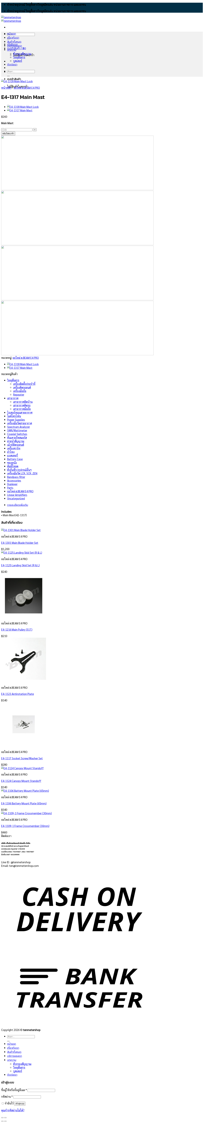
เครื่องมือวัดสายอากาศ (19, 423)
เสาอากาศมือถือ (22, 409)
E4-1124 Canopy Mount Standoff (21, 781)
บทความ (11, 50)
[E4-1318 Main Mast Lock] (23, 106)
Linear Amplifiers (17, 495)
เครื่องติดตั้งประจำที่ (24, 384)
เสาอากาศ (12, 398)
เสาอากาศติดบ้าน (23, 401)
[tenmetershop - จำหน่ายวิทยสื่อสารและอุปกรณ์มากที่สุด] (11, 19)
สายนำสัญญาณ (15, 441)
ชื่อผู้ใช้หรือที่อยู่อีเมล (14, 1090)
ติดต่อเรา (12, 65)
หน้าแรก (11, 34)
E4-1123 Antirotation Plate (17, 694)
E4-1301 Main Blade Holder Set (19, 542)
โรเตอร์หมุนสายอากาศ (19, 412)
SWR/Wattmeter (17, 430)
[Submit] (8, 76)
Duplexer (12, 484)
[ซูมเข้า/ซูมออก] (5, 1117)
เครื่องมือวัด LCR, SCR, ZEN (22, 473)
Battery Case (15, 459)
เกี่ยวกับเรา (13, 38)
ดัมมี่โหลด (12, 466)
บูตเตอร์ (17, 61)
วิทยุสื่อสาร (19, 57)
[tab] (82, 505)
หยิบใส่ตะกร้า (8, 133)
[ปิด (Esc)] (2, 1117)
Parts (10, 487)
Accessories (14, 480)
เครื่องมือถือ (19, 391)
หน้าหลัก (6, 87)
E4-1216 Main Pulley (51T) (16, 629)
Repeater (18, 394)
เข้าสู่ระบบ (19, 1104)
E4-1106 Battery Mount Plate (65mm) (23, 803)
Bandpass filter (16, 477)
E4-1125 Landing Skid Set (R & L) (20, 565)
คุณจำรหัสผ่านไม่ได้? (12, 1110)
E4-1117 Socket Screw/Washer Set (22, 758)
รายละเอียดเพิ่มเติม (17, 505)
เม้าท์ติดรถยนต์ (15, 444)
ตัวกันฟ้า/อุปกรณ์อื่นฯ (19, 469)
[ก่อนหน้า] (2, 1121)
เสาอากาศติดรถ (21, 405)
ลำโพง (10, 452)
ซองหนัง (12, 462)
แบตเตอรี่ (12, 455)
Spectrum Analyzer (18, 426)
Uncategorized (16, 498)
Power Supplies (16, 419)
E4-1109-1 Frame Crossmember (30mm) (25, 826)
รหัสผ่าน (7, 1096)
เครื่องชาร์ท (13, 448)
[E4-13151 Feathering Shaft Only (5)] (19, 110)
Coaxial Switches (17, 434)
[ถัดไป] (5, 1121)
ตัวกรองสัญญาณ (22, 53)
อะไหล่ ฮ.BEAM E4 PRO (27, 87)
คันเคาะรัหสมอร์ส (17, 437)
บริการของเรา (14, 46)
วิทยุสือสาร (13, 380)
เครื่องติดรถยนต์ (22, 387)
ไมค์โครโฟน (14, 416)
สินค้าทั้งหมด (14, 42)
